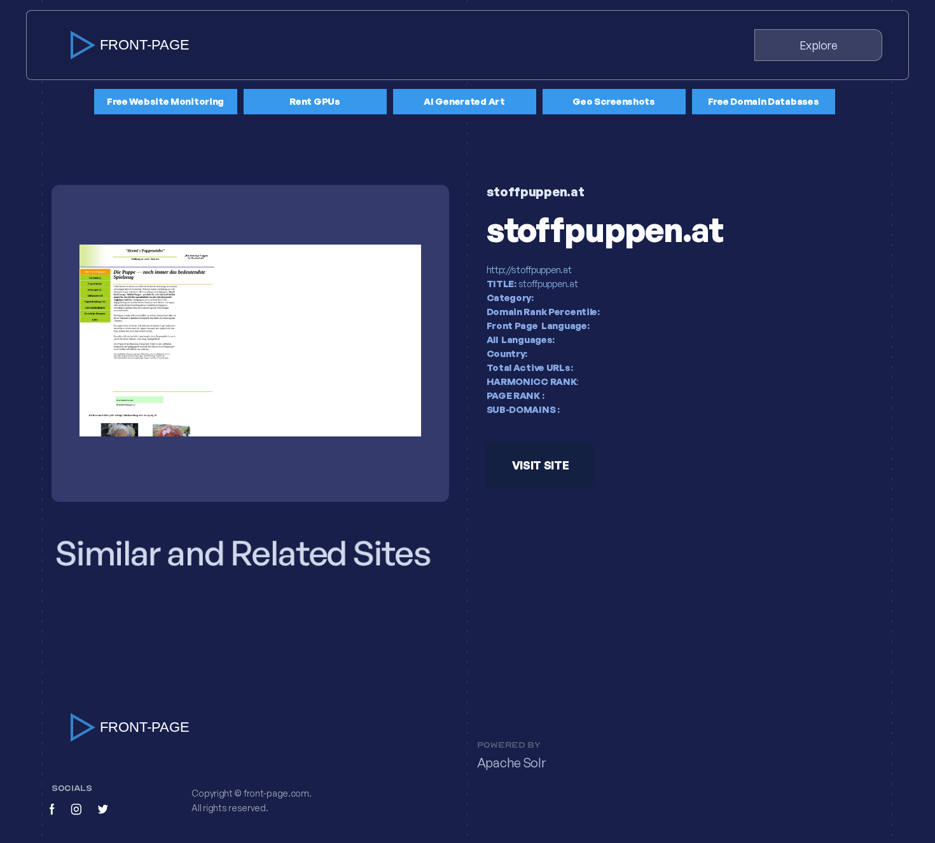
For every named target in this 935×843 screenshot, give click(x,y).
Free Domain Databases (763, 101)
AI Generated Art (464, 101)
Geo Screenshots (613, 101)
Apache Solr (511, 762)
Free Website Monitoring (165, 101)
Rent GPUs (314, 101)
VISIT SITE (540, 466)
